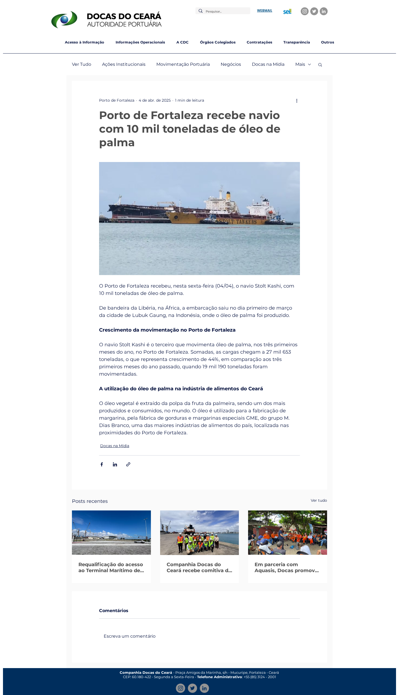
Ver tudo (319, 500)
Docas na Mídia (268, 64)
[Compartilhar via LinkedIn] (115, 464)
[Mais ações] (296, 100)
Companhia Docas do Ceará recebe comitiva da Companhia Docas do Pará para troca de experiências (199, 568)
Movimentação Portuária (183, 64)
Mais (300, 64)
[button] (320, 64)
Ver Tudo (81, 64)
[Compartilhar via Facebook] (101, 464)
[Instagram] (305, 11)
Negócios (231, 64)
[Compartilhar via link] (128, 464)
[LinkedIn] (324, 11)
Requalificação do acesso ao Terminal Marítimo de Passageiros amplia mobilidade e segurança (110, 568)
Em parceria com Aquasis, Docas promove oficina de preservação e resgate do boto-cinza (286, 568)
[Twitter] (314, 11)
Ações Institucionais (123, 64)
